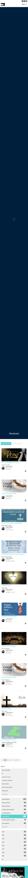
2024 (13, 838)
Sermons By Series (17, 443)
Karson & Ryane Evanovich (13, 820)
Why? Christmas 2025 (7, 787)
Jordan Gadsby (13, 816)
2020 (13, 852)
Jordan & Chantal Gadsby (13, 809)
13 (15, 760)
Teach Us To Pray (6, 777)
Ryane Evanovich (13, 806)
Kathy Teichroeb (13, 802)
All (2, 859)
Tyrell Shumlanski (13, 813)
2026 (13, 832)
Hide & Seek (5, 790)
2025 (13, 835)
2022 (13, 845)
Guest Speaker (13, 823)
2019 (13, 856)
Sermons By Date (6, 443)
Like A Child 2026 (6, 770)
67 (2, 773)
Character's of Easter (7, 780)
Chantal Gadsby (13, 799)
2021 (13, 849)
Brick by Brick (5, 784)
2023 (13, 842)
